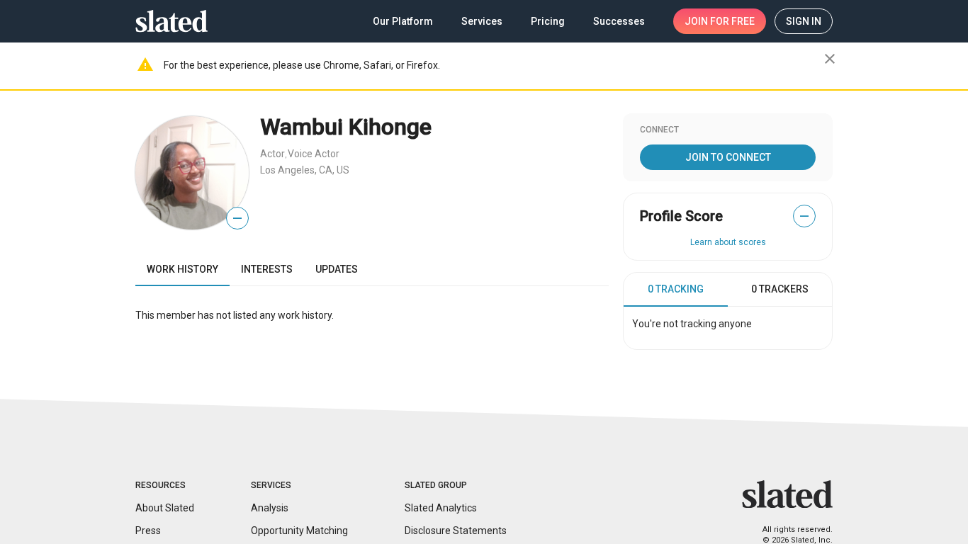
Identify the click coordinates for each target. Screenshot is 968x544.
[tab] (676, 290)
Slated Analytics (441, 508)
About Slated (164, 508)
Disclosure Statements (456, 530)
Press (148, 530)
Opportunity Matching (299, 530)
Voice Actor (313, 153)
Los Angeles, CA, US (304, 170)
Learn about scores (728, 242)
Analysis (269, 508)
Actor (272, 153)
